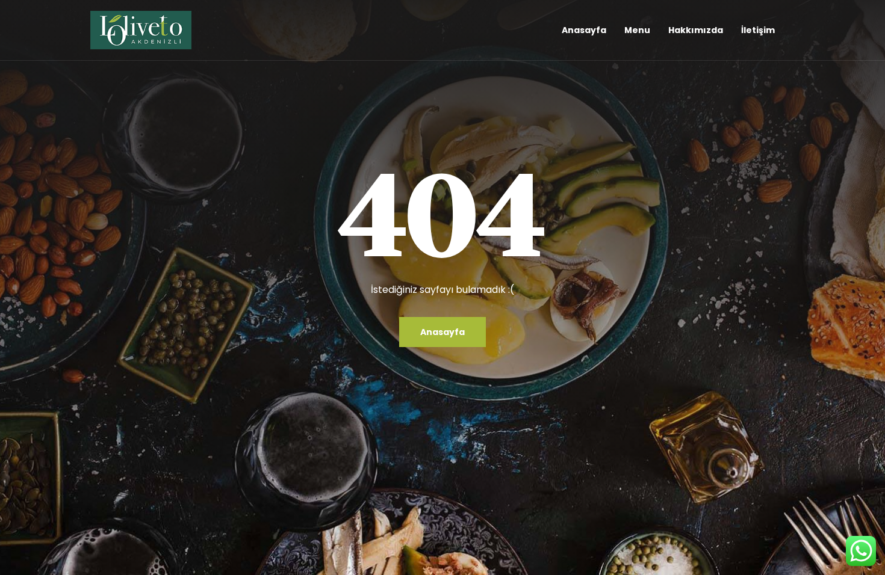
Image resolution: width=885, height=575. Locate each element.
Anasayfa (584, 30)
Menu (637, 30)
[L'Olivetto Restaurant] (140, 30)
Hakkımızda (695, 30)
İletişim (758, 30)
